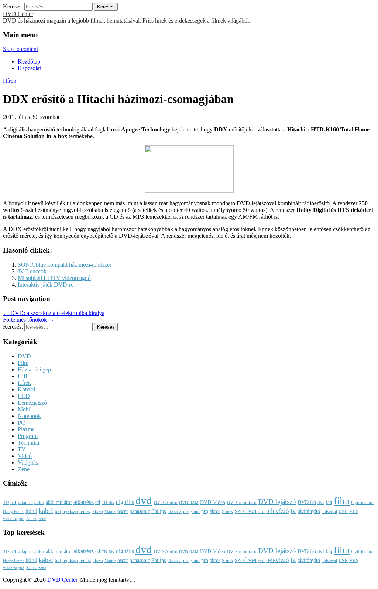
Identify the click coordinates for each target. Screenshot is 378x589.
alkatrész (83, 502)
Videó (25, 456)
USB (343, 511)
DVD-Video (212, 502)
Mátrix (110, 512)
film (342, 501)
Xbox (31, 518)
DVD (24, 356)
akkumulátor (59, 502)
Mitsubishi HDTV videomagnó (54, 278)
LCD (24, 396)
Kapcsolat (29, 68)
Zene (24, 469)
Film (23, 363)
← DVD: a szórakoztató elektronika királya (53, 313)
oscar (122, 511)
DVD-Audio (166, 502)
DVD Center (18, 14)
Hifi (22, 376)
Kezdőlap (29, 61)
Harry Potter (13, 512)
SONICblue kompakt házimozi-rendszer (64, 264)
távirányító (309, 511)
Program (28, 436)
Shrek (227, 511)
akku (39, 502)
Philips (158, 511)
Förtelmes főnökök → (28, 319)
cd (97, 502)
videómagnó (13, 519)
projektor (210, 511)
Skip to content (20, 49)
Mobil (25, 409)
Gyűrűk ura (362, 502)
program (191, 511)
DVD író (307, 502)
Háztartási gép (34, 369)
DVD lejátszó (277, 502)
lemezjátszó (91, 511)
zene (42, 519)
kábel (46, 510)
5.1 (13, 502)
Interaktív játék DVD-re (45, 284)
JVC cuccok (32, 271)
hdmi (31, 511)
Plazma (26, 429)
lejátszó (70, 511)
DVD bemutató (242, 502)
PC (21, 423)
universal (329, 512)
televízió (277, 510)
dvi (320, 502)
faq (329, 502)
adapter (25, 502)
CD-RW (108, 503)
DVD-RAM (189, 503)
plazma (174, 511)
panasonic (140, 511)
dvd (143, 500)
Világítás (28, 462)
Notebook (29, 416)
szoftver (246, 510)
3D (6, 502)
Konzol (26, 389)
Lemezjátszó (32, 403)
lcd (58, 511)
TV (22, 449)
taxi (261, 512)
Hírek (9, 81)
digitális (125, 502)
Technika (28, 442)
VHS (353, 511)
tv (293, 510)
